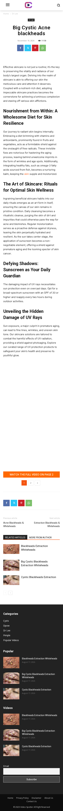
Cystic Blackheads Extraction (38, 577)
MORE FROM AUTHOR (40, 537)
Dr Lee (15, 13)
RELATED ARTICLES (15, 537)
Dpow (6, 625)
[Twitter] (28, 48)
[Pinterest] (35, 48)
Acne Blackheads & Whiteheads (13, 524)
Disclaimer (36, 798)
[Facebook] (20, 48)
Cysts (6, 620)
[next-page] (10, 593)
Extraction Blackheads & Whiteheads (47, 524)
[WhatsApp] (42, 48)
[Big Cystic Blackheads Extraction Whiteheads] (11, 565)
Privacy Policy (22, 798)
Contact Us (31, 801)
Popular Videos (11, 640)
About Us (48, 798)
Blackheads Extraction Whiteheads (39, 658)
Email (6, 766)
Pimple (6, 635)
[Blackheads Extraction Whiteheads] (11, 549)
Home (6, 13)
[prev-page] (5, 593)
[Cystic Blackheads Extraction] (11, 580)
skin (27, 173)
